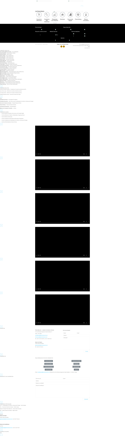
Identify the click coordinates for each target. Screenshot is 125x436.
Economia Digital (70, 19)
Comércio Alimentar (39, 19)
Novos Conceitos (86, 19)
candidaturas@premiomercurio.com (41, 335)
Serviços (62, 19)
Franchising (78, 19)
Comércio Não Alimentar (46, 20)
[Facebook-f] (61, 46)
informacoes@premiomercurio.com (41, 337)
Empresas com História (54, 19)
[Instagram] (64, 46)
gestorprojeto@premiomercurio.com (41, 345)
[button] (48, 361)
